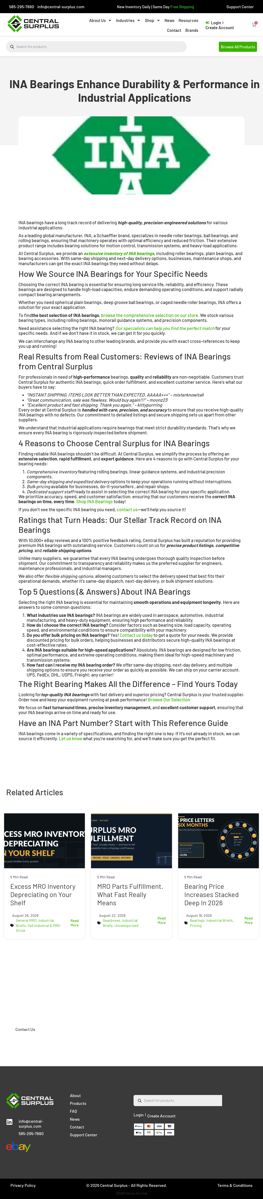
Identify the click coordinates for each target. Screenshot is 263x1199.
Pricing (196, 925)
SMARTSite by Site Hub (131, 1193)
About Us (97, 20)
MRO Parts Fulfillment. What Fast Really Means (130, 894)
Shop (149, 20)
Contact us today (136, 635)
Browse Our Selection (169, 699)
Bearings (197, 920)
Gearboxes (111, 920)
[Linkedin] (9, 1122)
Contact (174, 30)
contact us (127, 509)
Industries (125, 20)
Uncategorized (126, 925)
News (169, 20)
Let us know (70, 738)
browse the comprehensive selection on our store (149, 315)
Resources (188, 20)
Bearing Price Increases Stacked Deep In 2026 (211, 894)
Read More (74, 922)
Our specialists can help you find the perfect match (165, 328)
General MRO (26, 920)
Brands (191, 30)
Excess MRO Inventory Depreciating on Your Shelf (42, 894)
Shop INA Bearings (94, 501)
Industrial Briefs (219, 920)
